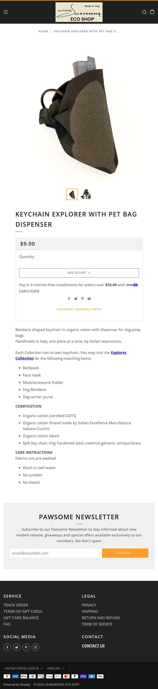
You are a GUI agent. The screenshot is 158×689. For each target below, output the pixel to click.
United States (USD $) (22, 668)
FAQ (7, 624)
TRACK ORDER (15, 605)
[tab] (72, 194)
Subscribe (123, 553)
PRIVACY (89, 605)
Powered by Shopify (16, 684)
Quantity (26, 256)
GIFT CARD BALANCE (21, 617)
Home (43, 31)
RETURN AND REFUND (101, 617)
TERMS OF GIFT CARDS (22, 611)
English (53, 668)
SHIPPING (90, 611)
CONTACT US (93, 645)
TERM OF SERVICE (97, 624)
